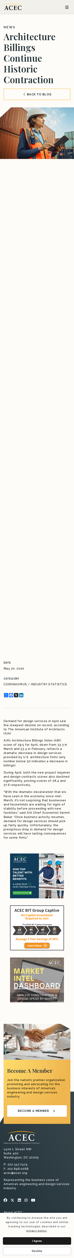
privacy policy (36, 1230)
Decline (37, 1251)
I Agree (37, 1241)
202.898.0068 (18, 1168)
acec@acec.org (15, 1173)
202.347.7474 (18, 1164)
